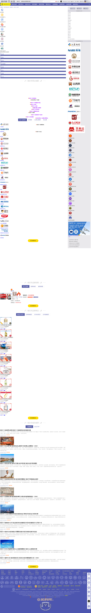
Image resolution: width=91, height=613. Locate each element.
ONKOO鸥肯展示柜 (25, 589)
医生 (1, 468)
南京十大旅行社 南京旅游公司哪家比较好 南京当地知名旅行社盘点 (18, 531)
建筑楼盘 (4, 562)
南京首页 (6, 4)
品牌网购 (55, 4)
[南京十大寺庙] (30, 104)
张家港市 (70, 28)
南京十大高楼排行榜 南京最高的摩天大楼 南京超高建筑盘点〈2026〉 (19, 496)
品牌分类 (65, 1)
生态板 (9, 573)
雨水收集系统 (51, 573)
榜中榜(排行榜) (32, 589)
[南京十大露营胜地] (36, 124)
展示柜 (23, 572)
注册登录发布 (59, 585)
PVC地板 (57, 573)
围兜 (16, 570)
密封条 (29, 572)
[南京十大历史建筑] (26, 116)
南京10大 (27, 4)
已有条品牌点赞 (74, 244)
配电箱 (72, 570)
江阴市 (69, 26)
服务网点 (75, 4)
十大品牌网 (39, 589)
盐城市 (69, 32)
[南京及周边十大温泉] (30, 99)
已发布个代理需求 (74, 243)
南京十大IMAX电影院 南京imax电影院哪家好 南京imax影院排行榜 (18, 549)
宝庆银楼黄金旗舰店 (7, 399)
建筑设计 (2, 529)
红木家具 (37, 573)
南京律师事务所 (3, 485)
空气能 (57, 572)
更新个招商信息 (73, 241)
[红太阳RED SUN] (74, 122)
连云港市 (70, 20)
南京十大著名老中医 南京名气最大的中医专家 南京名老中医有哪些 (18, 463)
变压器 (77, 573)
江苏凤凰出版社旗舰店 (5, 325)
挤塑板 (77, 572)
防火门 (84, 573)
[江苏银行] (74, 44)
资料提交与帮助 (77, 585)
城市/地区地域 (6, 7)
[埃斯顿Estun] (74, 89)
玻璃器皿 (44, 572)
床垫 (50, 572)
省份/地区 (11, 7)
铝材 (43, 573)
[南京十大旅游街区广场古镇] (31, 114)
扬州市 (69, 21)
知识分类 (69, 1)
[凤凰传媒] (74, 78)
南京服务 (34, 4)
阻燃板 (23, 570)
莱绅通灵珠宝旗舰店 (5, 374)
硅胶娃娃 (37, 572)
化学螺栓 (20, 297)
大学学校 (62, 589)
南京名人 (48, 4)
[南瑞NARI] (74, 50)
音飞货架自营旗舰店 (5, 411)
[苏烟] (74, 117)
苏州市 (69, 14)
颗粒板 (2, 570)
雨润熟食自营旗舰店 (5, 362)
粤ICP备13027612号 (40, 596)
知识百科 (53, 589)
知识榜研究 (46, 585)
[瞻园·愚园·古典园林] (32, 107)
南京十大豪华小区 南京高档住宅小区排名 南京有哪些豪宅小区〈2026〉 (20, 558)
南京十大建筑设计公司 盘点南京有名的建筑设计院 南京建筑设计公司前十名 (21, 522)
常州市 (69, 17)
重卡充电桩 (58, 570)
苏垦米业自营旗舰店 (7, 386)
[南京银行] (74, 72)
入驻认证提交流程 (66, 585)
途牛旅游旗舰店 (4, 349)
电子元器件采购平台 (66, 570)
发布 (78, 1)
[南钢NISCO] (74, 61)
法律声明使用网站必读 (50, 596)
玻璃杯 (9, 572)
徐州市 (69, 15)
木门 (63, 572)
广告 (69, 236)
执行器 (9, 570)
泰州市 (69, 35)
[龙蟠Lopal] (74, 94)
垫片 (29, 570)
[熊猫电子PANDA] (74, 111)
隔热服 (2, 572)
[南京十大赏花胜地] (28, 98)
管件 (70, 572)
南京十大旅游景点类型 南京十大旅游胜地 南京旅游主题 (15, 430)
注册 (75, 1)
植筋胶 (16, 297)
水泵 (16, 573)
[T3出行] (74, 100)
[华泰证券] (74, 66)
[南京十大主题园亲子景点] (30, 102)
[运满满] (74, 83)
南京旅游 (2, 452)
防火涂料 (50, 570)
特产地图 (77, 589)
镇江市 (69, 34)
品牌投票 (61, 4)
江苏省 (14, 7)
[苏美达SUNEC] (76, 129)
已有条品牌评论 (74, 246)
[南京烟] (74, 55)
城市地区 (54, 585)
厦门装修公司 (31, 573)
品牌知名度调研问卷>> (26, 1)
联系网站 (67, 595)
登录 (73, 1)
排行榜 (50, 585)
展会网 (49, 589)
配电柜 (79, 570)
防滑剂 (36, 570)
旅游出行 (58, 589)
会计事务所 (5, 520)
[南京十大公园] (31, 106)
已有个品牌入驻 (73, 239)
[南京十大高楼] (28, 112)
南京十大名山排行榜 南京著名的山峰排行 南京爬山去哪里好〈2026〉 (19, 446)
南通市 (69, 18)
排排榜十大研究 (40, 585)
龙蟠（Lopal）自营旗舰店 (6, 337)
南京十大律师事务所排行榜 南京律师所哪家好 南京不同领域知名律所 (19, 479)
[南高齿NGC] (74, 105)
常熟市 (69, 29)
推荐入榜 (72, 585)
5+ (16, 298)
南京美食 (41, 4)
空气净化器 (65, 573)
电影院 (4, 555)
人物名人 (67, 589)
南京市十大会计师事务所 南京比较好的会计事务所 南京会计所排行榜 (19, 514)
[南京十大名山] (36, 131)
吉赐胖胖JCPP (17, 589)
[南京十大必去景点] (31, 109)
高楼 (1, 502)
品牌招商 (68, 4)
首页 (2, 7)
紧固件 (16, 572)
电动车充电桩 (44, 570)
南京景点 (21, 4)
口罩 (22, 573)
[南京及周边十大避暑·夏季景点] (35, 118)
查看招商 (36, 297)
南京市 (18, 7)
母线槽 (70, 573)
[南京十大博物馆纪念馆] (29, 111)
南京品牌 (14, 4)
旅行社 (1, 538)
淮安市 (69, 31)
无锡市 (69, 23)
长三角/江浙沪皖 (71, 39)
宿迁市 (69, 37)
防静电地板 (3, 573)
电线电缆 (84, 572)
